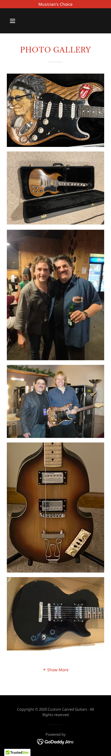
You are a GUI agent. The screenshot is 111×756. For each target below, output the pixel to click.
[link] (55, 741)
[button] (18, 21)
